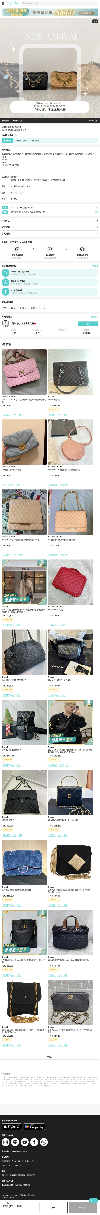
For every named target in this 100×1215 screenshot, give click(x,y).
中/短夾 (23, 308)
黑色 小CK (40, 1077)
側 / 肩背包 (26, 1161)
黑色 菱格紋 (66, 1077)
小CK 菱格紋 (6, 1079)
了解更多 (94, 266)
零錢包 (33, 308)
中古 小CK (12, 1082)
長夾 (13, 308)
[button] (14, 331)
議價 (53, 1208)
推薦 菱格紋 (83, 1084)
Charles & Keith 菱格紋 (30, 1079)
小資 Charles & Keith (66, 1082)
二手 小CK (72, 1079)
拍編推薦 (18, 1185)
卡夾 (43, 308)
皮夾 (33, 1161)
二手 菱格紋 (34, 1084)
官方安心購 (16, 1161)
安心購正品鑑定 (7, 1185)
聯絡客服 (13, 1175)
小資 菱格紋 (54, 1084)
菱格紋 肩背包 (63, 1079)
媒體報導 (26, 1185)
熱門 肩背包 (28, 1086)
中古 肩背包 (38, 1086)
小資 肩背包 (18, 1086)
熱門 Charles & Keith (82, 1082)
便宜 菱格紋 (44, 1084)
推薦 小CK (21, 1082)
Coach (4, 1165)
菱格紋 (26, 1077)
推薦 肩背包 (48, 1086)
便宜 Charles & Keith (50, 1082)
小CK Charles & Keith (88, 1077)
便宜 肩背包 (9, 1086)
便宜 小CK (81, 1079)
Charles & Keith (16, 193)
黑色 (21, 1077)
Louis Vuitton (19, 1165)
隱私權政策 (31, 1175)
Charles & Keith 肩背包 (48, 1079)
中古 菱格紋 (73, 1084)
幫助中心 (5, 1175)
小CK (3, 1077)
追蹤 (88, 324)
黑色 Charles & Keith (53, 1077)
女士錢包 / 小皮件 (17, 186)
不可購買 (82, 1208)
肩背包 (32, 1077)
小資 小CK (90, 1079)
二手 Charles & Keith (34, 1082)
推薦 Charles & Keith (21, 1084)
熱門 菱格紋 (64, 1084)
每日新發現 (6, 1161)
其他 (28, 186)
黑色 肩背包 (75, 1077)
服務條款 (21, 1175)
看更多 (50, 1057)
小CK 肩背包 (16, 1079)
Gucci (10, 1165)
